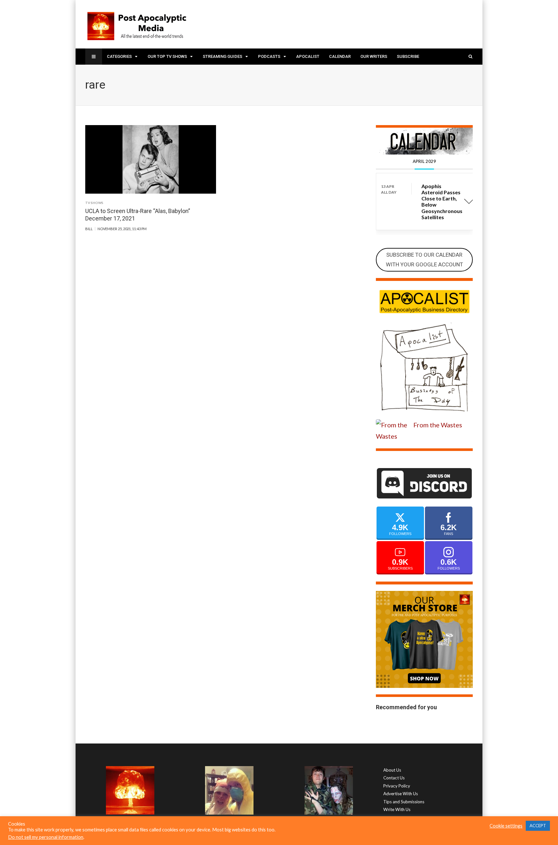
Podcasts (269, 56)
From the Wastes (437, 425)
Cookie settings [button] (506, 826)
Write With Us (396, 809)
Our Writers (373, 56)
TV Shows (94, 203)
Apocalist (307, 56)
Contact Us (394, 777)
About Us (392, 770)
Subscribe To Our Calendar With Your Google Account (424, 259)
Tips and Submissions (403, 801)
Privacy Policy (396, 785)
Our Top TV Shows (167, 56)
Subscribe (408, 56)
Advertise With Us (400, 793)
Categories (119, 56)
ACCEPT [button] (538, 825)
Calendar (340, 56)
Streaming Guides (222, 56)
